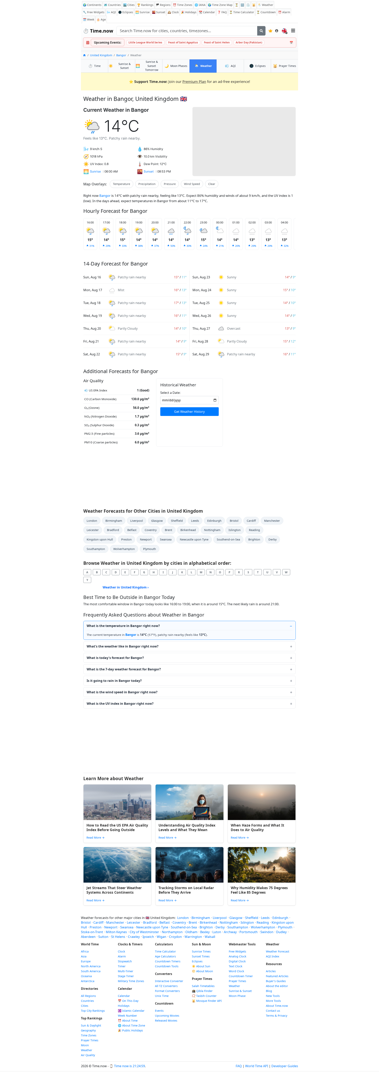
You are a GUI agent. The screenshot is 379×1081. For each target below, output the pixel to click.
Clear (211, 184)
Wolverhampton (124, 549)
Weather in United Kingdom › (126, 587)
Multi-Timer (125, 971)
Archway (230, 932)
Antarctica (87, 981)
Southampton (96, 549)
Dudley (281, 932)
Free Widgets (237, 951)
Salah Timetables (203, 986)
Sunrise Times (201, 951)
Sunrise (142, 12)
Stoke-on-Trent (92, 932)
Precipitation (147, 184)
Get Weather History (189, 411)
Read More (95, 837)
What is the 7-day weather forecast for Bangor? (124, 669)
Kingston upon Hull (100, 539)
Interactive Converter (169, 981)
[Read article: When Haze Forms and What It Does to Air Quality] (262, 802)
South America (90, 971)
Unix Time (162, 996)
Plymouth (149, 549)
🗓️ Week (88, 19)
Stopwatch (125, 961)
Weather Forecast (277, 951)
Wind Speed (192, 184)
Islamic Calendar (131, 1010)
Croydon (175, 937)
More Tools (273, 1001)
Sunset (158, 12)
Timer (122, 966)
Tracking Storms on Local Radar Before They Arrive (186, 890)
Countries (87, 1001)
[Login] (276, 30)
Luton (216, 932)
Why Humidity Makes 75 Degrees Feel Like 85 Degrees (259, 890)
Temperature (121, 184)
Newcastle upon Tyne (194, 539)
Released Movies (166, 1020)
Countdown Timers (167, 961)
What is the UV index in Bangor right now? (120, 703)
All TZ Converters (166, 986)
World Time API (256, 1066)
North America (90, 966)
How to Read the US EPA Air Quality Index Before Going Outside (117, 827)
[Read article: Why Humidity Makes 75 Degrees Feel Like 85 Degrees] (262, 865)
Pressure (170, 184)
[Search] (261, 31)
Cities (84, 1006)
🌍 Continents (92, 5)
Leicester (93, 530)
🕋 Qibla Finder (202, 991)
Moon (85, 1045)
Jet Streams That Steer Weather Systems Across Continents (114, 890)
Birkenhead (188, 530)
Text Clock (235, 966)
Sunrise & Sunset (240, 991)
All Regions (88, 996)
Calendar (207, 12)
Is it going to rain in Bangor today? (114, 680)
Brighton (254, 539)
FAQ (222, 12)
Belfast (131, 530)
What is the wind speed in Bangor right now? (122, 692)
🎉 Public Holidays (130, 1030)
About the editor (277, 986)
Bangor (121, 55)
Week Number (127, 1015)
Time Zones (182, 5)
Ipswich (148, 937)
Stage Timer (126, 976)
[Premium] (270, 30)
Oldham (191, 932)
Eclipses (197, 961)
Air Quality (88, 1055)
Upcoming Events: (107, 42)
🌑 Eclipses (125, 12)
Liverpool (136, 521)
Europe (86, 961)
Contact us (273, 1010)
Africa (85, 951)
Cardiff (251, 521)
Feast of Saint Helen (217, 42)
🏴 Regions (163, 5)
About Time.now (277, 1006)
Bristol (234, 521)
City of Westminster (144, 932)
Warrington (193, 937)
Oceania (86, 976)
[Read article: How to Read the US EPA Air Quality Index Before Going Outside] (117, 802)
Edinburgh (214, 521)
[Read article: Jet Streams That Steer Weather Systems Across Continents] (117, 865)
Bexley (205, 932)
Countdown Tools (166, 966)
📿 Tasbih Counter (204, 996)
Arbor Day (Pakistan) (249, 42)
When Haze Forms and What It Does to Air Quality (257, 827)
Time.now (98, 30)
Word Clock (236, 971)
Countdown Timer (241, 976)
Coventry (151, 530)
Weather (86, 1050)
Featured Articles (277, 976)
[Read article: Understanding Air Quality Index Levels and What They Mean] (189, 802)
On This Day (128, 1001)
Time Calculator (165, 951)
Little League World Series (145, 42)
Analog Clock (237, 956)
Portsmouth (248, 932)
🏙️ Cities (129, 5)
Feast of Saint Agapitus (183, 42)
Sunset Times (201, 956)
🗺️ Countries (112, 5)
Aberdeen (88, 937)
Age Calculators (165, 956)
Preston (126, 539)
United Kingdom (101, 55)
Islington (235, 530)
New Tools (273, 996)
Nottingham (212, 530)
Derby (272, 539)
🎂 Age (101, 19)
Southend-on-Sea (228, 539)
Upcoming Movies (167, 1015)
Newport (146, 539)
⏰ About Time (128, 1020)
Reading (254, 530)
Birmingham (113, 521)
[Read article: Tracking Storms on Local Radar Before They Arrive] (189, 865)
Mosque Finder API (207, 1001)
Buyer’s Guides (276, 981)
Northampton (172, 932)
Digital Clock (237, 961)
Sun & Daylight (91, 1025)
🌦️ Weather (265, 5)
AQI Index (272, 956)
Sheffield (177, 521)
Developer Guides (284, 1066)
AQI (111, 12)
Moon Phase (237, 996)
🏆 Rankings (145, 5)
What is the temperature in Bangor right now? (123, 626)
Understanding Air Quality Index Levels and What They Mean (187, 827)
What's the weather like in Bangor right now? (123, 646)
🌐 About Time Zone (131, 1025)
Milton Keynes (116, 932)
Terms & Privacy (276, 1015)
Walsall (210, 937)
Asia (83, 956)
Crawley (134, 937)
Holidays (188, 12)
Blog (269, 991)
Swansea (166, 539)
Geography (88, 1030)
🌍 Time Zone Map (220, 5)
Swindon (266, 932)
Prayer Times (89, 1040)
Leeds (195, 521)
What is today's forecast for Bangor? (115, 658)
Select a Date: (170, 392)
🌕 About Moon (202, 971)
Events (159, 1010)
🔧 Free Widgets (93, 12)
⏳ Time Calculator (241, 12)
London (92, 521)
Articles (271, 971)
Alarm (284, 12)
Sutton (103, 937)
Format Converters (167, 991)
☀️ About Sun (201, 966)
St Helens (118, 937)
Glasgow (157, 521)
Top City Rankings (93, 1010)
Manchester (272, 521)
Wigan (161, 937)
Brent (168, 530)
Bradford (113, 530)
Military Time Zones (131, 981)
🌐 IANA (200, 5)
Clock (173, 12)
